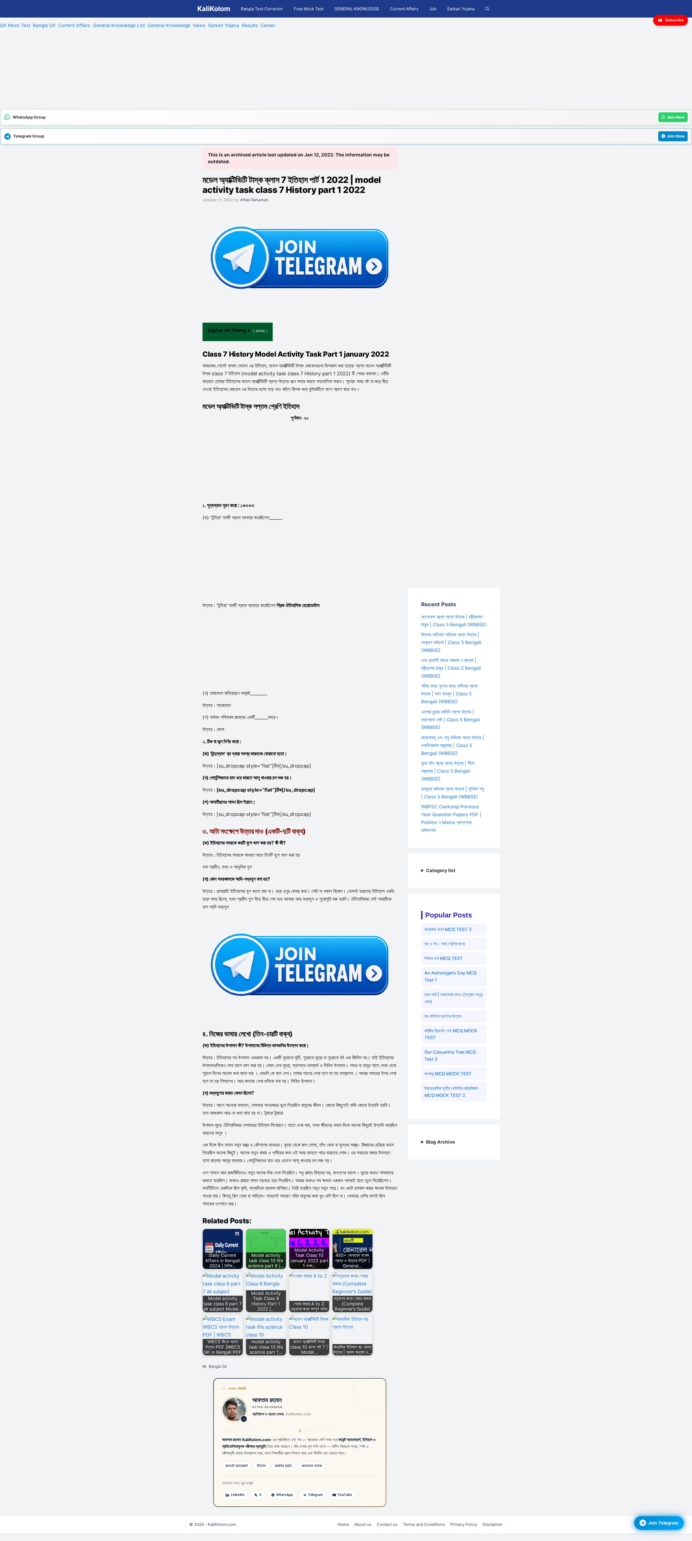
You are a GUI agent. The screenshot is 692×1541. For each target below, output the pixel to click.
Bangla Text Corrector (262, 8)
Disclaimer (493, 1524)
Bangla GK (44, 25)
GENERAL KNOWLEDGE (356, 8)
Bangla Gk (218, 1366)
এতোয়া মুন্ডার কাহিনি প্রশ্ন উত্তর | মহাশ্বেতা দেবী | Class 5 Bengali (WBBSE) (450, 719)
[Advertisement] (162, 71)
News (199, 25)
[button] (487, 9)
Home (343, 1524)
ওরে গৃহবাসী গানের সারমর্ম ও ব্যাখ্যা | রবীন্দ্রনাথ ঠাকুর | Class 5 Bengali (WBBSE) (451, 668)
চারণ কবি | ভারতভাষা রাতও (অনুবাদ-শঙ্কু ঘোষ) (453, 998)
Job (432, 8)
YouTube (345, 1495)
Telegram (315, 1495)
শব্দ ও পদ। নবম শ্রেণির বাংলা (444, 943)
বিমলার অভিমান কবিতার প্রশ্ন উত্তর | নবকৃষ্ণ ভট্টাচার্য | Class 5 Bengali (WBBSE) (451, 642)
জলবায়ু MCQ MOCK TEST (448, 1073)
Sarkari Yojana (460, 8)
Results (250, 25)
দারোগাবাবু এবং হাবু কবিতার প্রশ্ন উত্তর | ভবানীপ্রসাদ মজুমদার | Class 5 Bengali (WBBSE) (452, 745)
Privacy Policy (463, 1524)
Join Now (675, 117)
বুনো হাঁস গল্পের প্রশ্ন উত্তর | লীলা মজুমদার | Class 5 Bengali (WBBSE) (447, 771)
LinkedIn (237, 1495)
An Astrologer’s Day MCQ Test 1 (450, 976)
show (260, 331)
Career (268, 25)
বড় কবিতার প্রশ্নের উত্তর (442, 1016)
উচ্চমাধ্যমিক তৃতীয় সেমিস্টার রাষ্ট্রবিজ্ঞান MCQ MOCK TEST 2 (451, 1092)
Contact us (387, 1524)
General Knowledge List (119, 25)
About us (362, 1524)
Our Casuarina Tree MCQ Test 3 (450, 1055)
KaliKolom (213, 9)
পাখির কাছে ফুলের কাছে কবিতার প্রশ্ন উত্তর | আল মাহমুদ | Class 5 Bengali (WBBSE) (449, 693)
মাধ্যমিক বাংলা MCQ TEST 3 (447, 929)
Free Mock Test (309, 8)
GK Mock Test (15, 25)
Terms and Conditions (424, 1524)
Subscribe (674, 20)
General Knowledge (169, 25)
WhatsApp (284, 1495)
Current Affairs (404, 8)
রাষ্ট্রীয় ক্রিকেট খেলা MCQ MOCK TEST (450, 1034)
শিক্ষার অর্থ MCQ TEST (443, 958)
